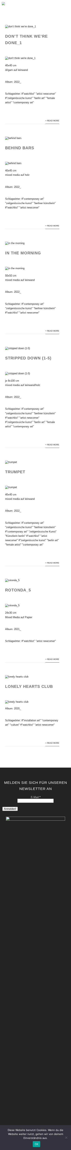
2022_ (17, 81)
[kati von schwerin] (3, 6)
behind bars (19, 148)
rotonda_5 (18, 590)
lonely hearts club (29, 686)
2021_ (17, 629)
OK (36, 1144)
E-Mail (35, 797)
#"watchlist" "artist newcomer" (38, 93)
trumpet (15, 472)
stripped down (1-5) (28, 358)
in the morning (23, 253)
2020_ (17, 708)
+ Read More (52, 121)
